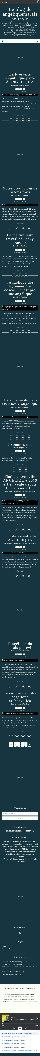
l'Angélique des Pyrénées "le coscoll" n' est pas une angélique (20, 288)
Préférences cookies (32, 1001)
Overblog (31, 988)
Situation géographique (20, 447)
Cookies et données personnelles (18, 1001)
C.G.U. (16, 999)
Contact (31, 996)
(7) (13, 972)
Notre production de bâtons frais (20, 190)
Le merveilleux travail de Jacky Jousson (20, 239)
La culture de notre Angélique (20, 195)
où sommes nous (20, 444)
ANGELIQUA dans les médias (20, 85)
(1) (11, 974)
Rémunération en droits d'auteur (27, 999)
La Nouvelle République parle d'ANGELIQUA (20, 78)
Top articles (25, 996)
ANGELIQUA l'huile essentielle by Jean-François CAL (20, 491)
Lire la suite (20, 115)
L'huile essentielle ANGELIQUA (20, 538)
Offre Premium (5, 1001)
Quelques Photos (7, 949)
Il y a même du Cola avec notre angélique (20, 402)
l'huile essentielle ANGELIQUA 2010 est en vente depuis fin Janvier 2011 (20, 482)
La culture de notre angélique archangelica (20, 697)
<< (11, 744)
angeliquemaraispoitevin (23, 859)
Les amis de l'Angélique (20, 246)
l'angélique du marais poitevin (20, 646)
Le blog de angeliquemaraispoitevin (20, 14)
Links (4, 946)
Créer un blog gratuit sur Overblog (13, 996)
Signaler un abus (8, 999)
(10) (14, 962)
